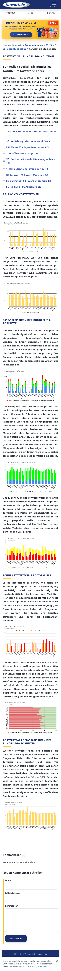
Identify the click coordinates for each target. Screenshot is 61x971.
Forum (51, 13)
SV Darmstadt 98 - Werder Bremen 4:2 (28, 180)
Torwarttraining (10, 13)
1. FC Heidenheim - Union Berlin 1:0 (27, 168)
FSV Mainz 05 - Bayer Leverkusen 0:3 (27, 147)
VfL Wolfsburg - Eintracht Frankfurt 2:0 (29, 141)
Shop (30, 13)
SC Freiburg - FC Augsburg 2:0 (23, 186)
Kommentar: (11, 905)
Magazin (17, 45)
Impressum (42, 954)
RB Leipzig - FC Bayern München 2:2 (27, 174)
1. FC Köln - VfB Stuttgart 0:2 (23, 153)
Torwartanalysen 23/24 (38, 45)
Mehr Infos (42, 966)
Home (6, 45)
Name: (8, 880)
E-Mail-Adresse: (12, 893)
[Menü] (53, 4)
